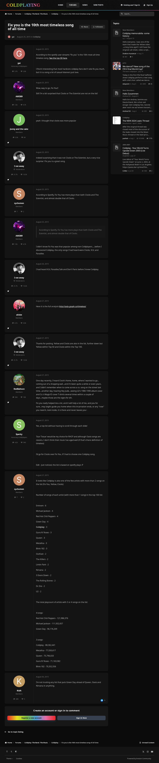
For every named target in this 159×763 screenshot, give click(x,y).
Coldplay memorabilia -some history (136, 34)
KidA (19, 690)
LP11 (124, 63)
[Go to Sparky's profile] (19, 425)
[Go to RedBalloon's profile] (19, 380)
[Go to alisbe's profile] (19, 305)
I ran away (19, 166)
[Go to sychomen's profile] (19, 194)
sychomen (19, 203)
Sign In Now (81, 718)
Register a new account (31, 718)
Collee (125, 171)
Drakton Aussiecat (129, 53)
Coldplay (36, 37)
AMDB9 (19, 96)
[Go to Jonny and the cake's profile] (19, 120)
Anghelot (126, 156)
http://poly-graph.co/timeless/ (72, 306)
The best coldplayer (130, 71)
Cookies (19, 759)
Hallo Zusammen (131, 93)
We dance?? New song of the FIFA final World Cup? (136, 67)
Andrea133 (127, 96)
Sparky (19, 434)
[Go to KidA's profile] (19, 681)
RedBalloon (19, 389)
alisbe (19, 315)
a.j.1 (124, 38)
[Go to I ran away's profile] (19, 157)
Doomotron (127, 123)
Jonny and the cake (19, 129)
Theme (9, 759)
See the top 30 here (58, 58)
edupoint (126, 84)
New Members (128, 30)
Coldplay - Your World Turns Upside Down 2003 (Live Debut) (136, 151)
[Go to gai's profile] (9, 36)
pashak (125, 138)
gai (19, 63)
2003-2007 (126, 145)
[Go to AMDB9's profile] (19, 87)
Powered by (139, 759)
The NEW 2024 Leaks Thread (136, 120)
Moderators (20, 169)
